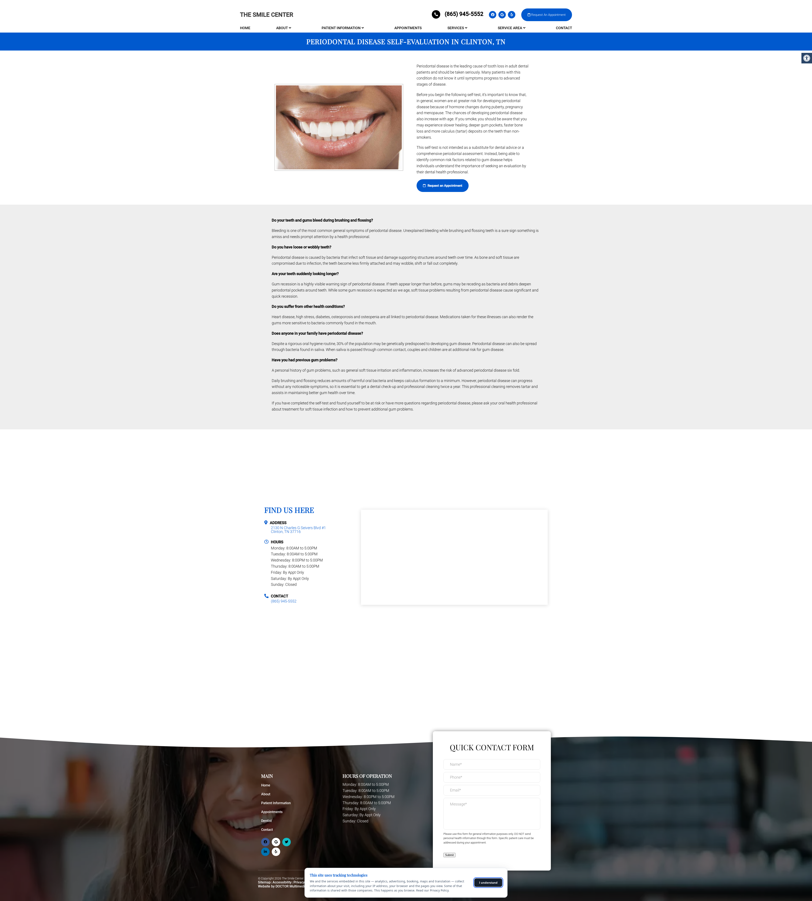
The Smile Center (266, 15)
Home (245, 28)
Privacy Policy (304, 882)
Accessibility (282, 882)
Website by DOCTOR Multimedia (282, 886)
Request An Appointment (548, 15)
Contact (564, 28)
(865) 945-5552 (464, 14)
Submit (449, 855)
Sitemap (264, 882)
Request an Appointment (444, 186)
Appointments (408, 28)
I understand (488, 882)
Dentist (266, 821)
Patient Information (341, 28)
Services (455, 28)
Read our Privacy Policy (432, 890)
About (282, 28)
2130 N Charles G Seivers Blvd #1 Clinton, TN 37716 (298, 530)
